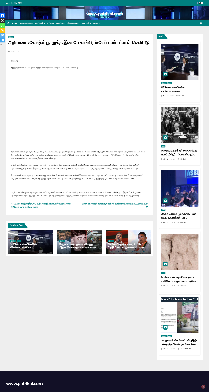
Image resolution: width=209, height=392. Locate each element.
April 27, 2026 (169, 159)
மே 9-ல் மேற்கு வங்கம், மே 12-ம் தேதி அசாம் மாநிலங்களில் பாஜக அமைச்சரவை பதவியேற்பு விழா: (126, 247)
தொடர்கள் (86, 23)
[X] (2, 20)
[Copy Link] (2, 30)
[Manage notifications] (203, 387)
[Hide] (1, 45)
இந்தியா (11, 37)
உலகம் (19, 241)
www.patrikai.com (104, 13)
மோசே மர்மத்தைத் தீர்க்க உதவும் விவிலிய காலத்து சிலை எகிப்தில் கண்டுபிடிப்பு (177, 280)
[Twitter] (2, 35)
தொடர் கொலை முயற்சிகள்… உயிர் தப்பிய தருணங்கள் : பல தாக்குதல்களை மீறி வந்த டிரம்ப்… (178, 217)
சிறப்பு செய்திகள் (26, 23)
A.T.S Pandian (185, 349)
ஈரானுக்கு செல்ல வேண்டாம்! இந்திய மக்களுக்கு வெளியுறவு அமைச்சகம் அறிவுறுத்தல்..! (179, 344)
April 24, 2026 (169, 285)
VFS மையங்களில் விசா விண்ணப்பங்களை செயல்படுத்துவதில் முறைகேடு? (28, 247)
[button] (201, 23)
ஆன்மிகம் (60, 23)
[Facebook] (2, 15)
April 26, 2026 (169, 222)
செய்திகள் (39, 23)
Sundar (181, 96)
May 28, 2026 (168, 96)
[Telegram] (2, 40)
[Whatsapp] (2, 25)
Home (15, 23)
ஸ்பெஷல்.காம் (73, 23)
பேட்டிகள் (50, 23)
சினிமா (96, 23)
